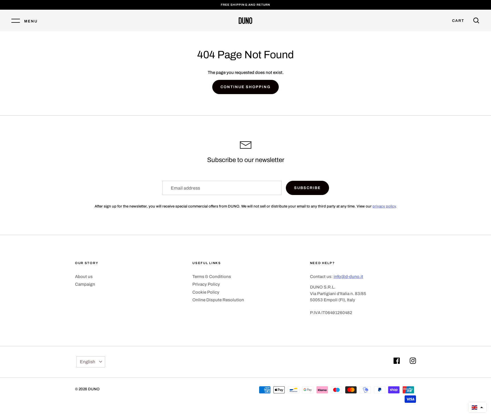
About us (84, 276)
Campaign (85, 284)
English (87, 361)
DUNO (93, 389)
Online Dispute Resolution (218, 300)
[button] (477, 407)
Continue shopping (245, 87)
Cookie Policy (205, 292)
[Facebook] (397, 362)
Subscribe (307, 188)
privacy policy (384, 206)
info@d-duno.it (348, 276)
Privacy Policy (206, 284)
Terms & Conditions (211, 276)
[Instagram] (413, 362)
